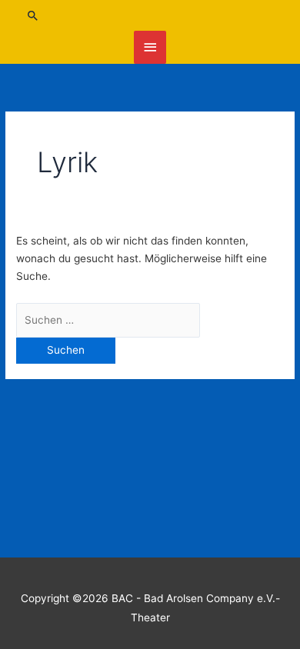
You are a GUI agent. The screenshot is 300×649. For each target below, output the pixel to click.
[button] (150, 15)
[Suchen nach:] (108, 320)
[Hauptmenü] (150, 47)
